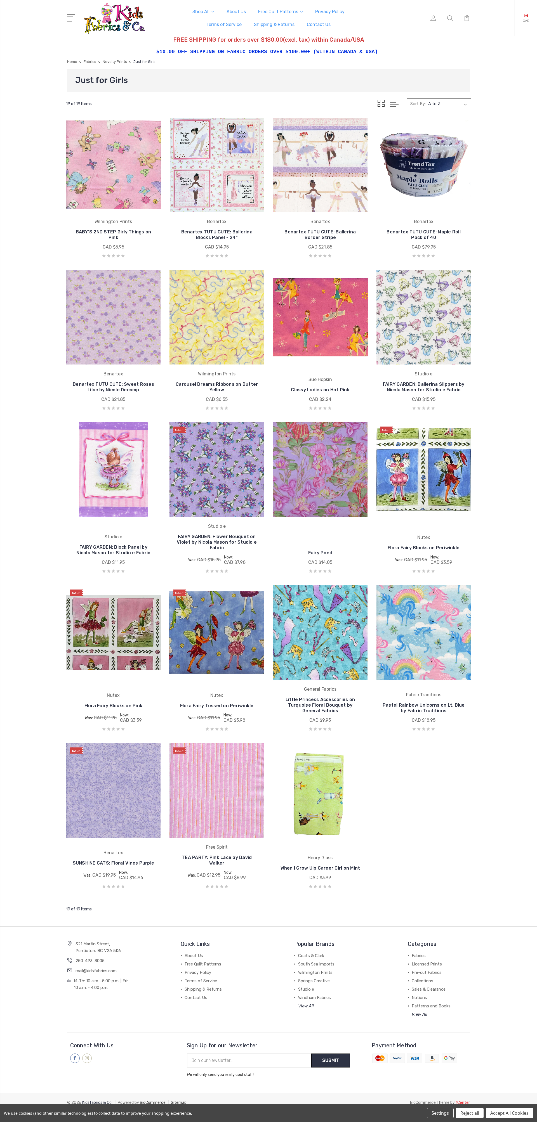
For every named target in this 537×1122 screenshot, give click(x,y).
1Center (463, 1102)
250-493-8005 (90, 960)
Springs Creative (314, 980)
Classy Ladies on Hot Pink (320, 389)
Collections (422, 980)
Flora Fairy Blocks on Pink (113, 705)
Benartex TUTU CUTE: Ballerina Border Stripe (320, 234)
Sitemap (179, 1102)
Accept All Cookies (509, 1113)
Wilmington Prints (315, 972)
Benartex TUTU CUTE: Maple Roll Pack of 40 (424, 234)
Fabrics (419, 955)
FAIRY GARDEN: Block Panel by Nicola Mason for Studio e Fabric (113, 550)
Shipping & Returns (274, 24)
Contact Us (319, 24)
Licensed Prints (427, 964)
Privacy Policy (330, 11)
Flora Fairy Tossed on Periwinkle (217, 705)
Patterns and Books (431, 1006)
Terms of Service (224, 24)
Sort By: (418, 103)
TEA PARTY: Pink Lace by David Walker (217, 860)
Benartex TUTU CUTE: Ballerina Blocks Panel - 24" (217, 234)
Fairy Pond (320, 552)
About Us (236, 11)
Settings (440, 1113)
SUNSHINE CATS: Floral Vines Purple (113, 863)
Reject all (469, 1113)
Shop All (200, 11)
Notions (419, 997)
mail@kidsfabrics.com (96, 970)
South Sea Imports (316, 964)
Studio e (306, 989)
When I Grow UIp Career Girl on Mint (320, 868)
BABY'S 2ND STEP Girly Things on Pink (113, 234)
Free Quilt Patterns (278, 11)
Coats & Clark (311, 955)
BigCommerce (153, 1102)
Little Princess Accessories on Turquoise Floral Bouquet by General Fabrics (320, 705)
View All (306, 1006)
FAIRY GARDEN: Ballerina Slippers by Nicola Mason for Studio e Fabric (424, 387)
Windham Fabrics (314, 997)
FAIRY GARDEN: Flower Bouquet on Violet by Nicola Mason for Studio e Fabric (217, 542)
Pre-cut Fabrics (427, 972)
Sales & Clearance (429, 989)
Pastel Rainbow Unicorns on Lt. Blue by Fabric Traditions (424, 707)
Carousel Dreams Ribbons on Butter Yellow (217, 387)
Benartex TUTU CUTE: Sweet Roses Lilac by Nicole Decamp (113, 387)
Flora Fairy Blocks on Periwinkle (424, 547)
